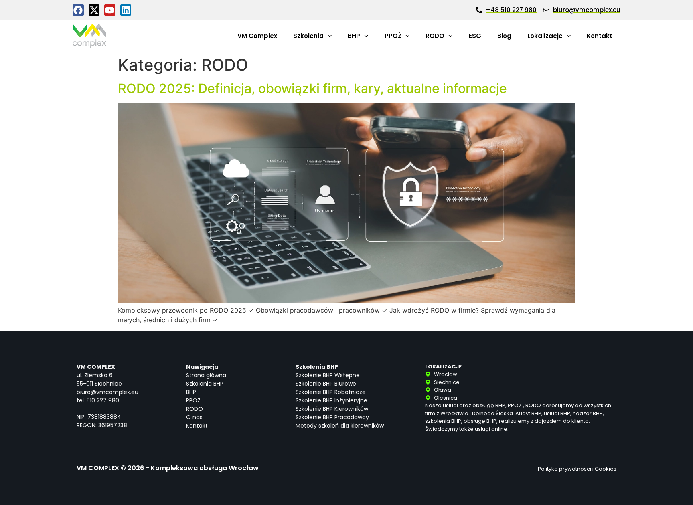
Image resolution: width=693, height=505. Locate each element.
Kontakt (599, 36)
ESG (475, 36)
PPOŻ (393, 36)
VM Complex (257, 36)
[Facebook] (78, 10)
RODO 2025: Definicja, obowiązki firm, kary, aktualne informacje (312, 88)
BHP (354, 36)
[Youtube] (110, 10)
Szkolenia (308, 36)
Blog (504, 36)
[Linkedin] (126, 10)
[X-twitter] (94, 10)
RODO (435, 36)
